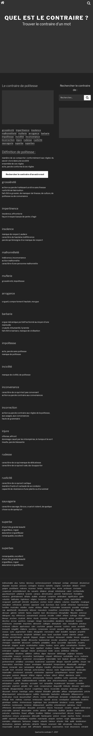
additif (4, 719)
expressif (12, 719)
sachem (59, 719)
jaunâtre (70, 710)
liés (72, 610)
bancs (46, 689)
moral (15, 697)
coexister (44, 618)
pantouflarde (76, 599)
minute (32, 651)
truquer (28, 664)
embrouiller (81, 670)
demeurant (60, 637)
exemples (6, 721)
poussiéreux (74, 640)
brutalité (64, 632)
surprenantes (57, 727)
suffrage (73, 615)
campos (37, 594)
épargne (72, 632)
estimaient (6, 651)
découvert (26, 643)
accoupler (34, 683)
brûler (50, 651)
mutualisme (73, 624)
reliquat (87, 618)
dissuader (31, 708)
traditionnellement (29, 681)
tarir (30, 686)
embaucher (69, 667)
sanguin (76, 708)
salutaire (17, 724)
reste (56, 670)
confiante (36, 643)
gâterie (14, 613)
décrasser (74, 689)
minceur (49, 670)
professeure (42, 651)
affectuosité (58, 667)
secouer (76, 629)
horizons (49, 678)
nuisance (6, 596)
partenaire (6, 686)
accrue (14, 621)
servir (56, 645)
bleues (5, 667)
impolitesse (8, 136)
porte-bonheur (39, 670)
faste (32, 648)
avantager (85, 607)
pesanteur (63, 640)
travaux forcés (17, 635)
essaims (81, 643)
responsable (7, 727)
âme (49, 681)
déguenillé (58, 686)
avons (57, 651)
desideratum (81, 721)
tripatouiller (7, 672)
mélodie (5, 689)
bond (50, 635)
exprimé (36, 613)
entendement (60, 705)
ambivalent (61, 596)
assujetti (60, 629)
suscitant (57, 635)
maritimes (6, 705)
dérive (29, 618)
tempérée (42, 599)
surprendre (50, 662)
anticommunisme (60, 681)
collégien (46, 624)
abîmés (17, 640)
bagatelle (80, 648)
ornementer (39, 672)
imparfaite (75, 602)
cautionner (27, 659)
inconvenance (33, 136)
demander (64, 697)
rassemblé (16, 643)
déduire (75, 586)
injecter (79, 672)
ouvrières (32, 629)
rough (66, 719)
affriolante (37, 727)
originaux (71, 654)
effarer (65, 615)
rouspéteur (52, 610)
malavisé (17, 678)
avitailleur (19, 662)
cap (3, 610)
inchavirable (55, 607)
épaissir (65, 659)
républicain (79, 667)
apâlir (72, 721)
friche (78, 716)
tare (45, 702)
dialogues (6, 615)
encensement (8, 681)
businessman (44, 640)
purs (80, 681)
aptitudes (26, 724)
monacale (13, 667)
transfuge (23, 691)
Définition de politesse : (18, 152)
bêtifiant (37, 635)
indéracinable (7, 583)
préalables (45, 643)
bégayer (34, 637)
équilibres (79, 610)
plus (16, 583)
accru (76, 656)
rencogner (6, 675)
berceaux (70, 683)
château (18, 700)
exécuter (6, 713)
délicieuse (58, 656)
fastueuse (26, 721)
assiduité (81, 626)
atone (59, 588)
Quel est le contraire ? (46, 18)
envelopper (36, 664)
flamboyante (46, 716)
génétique (6, 702)
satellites (58, 678)
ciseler (31, 607)
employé (42, 596)
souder (51, 599)
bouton (78, 713)
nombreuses (17, 705)
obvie (53, 643)
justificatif (16, 602)
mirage (39, 621)
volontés (6, 599)
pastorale (73, 678)
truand (65, 635)
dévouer (5, 613)
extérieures (7, 624)
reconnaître (27, 656)
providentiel (53, 702)
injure (19, 140)
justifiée (75, 662)
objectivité (72, 643)
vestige (65, 583)
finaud (24, 713)
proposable (6, 710)
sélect (54, 675)
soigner (57, 586)
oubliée (36, 694)
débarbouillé (72, 664)
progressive (25, 716)
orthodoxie (16, 605)
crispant (49, 656)
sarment (16, 710)
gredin (17, 681)
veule (36, 686)
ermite (36, 710)
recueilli (5, 670)
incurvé (28, 689)
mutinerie (84, 656)
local (67, 727)
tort (41, 683)
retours (16, 716)
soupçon (17, 656)
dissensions (75, 727)
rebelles (23, 607)
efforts (36, 697)
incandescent (59, 683)
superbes (30, 143)
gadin (81, 596)
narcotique (82, 659)
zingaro (42, 637)
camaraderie (29, 667)
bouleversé (40, 662)
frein (12, 700)
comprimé (52, 596)
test (43, 613)
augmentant (21, 632)
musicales (14, 607)
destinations (7, 724)
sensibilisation (8, 654)
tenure (72, 672)
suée (12, 632)
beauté (73, 659)
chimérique (17, 659)
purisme (15, 675)
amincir (56, 716)
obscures (24, 683)
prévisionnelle (38, 678)
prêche (87, 691)
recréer (43, 697)
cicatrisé (21, 618)
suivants (34, 591)
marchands (42, 719)
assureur (64, 689)
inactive (71, 716)
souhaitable (68, 656)
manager (30, 621)
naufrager (82, 664)
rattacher (83, 678)
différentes (52, 710)
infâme (32, 675)
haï (89, 662)
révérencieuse (26, 702)
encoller (51, 615)
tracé (79, 705)
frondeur (82, 645)
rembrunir (6, 626)
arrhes (71, 618)
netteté (21, 613)
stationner (65, 648)
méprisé (38, 691)
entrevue (83, 613)
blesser (5, 618)
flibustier (74, 613)
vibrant (68, 629)
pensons (23, 586)
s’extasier (77, 588)
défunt (61, 675)
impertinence (22, 130)
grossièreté (8, 130)
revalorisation (32, 645)
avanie (16, 727)
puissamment (32, 615)
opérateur (71, 705)
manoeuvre (79, 710)
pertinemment (8, 662)
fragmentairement (67, 670)
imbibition (85, 629)
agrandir (26, 637)
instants (79, 654)
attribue (38, 607)
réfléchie (74, 651)
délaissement (38, 705)
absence (85, 697)
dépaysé (23, 675)
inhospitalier (64, 613)
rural (42, 605)
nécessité (86, 716)
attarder (60, 721)
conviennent (18, 672)
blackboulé (70, 621)
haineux (52, 721)
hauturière (55, 694)
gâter (62, 645)
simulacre (63, 702)
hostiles (5, 607)
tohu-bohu (78, 724)
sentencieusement (43, 583)
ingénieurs (25, 599)
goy (81, 689)
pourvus (42, 615)
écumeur (32, 588)
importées (27, 624)
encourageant (39, 659)
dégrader (6, 586)
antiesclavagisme (24, 694)
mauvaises (42, 610)
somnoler (29, 672)
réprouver (51, 654)
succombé (61, 643)
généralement (17, 596)
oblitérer (28, 654)
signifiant (40, 648)
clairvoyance (7, 640)
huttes (22, 583)
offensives (6, 708)
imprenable (45, 694)
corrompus (29, 662)
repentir (47, 700)
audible (34, 596)
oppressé (49, 672)
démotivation (47, 594)
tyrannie (29, 594)
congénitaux (37, 689)
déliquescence (77, 694)
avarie (22, 645)
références (20, 615)
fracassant (58, 708)
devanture (34, 602)
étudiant (82, 615)
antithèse (65, 651)
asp (27, 648)
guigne (5, 588)
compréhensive (61, 672)
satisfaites (75, 700)
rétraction (72, 605)
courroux (27, 700)
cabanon (58, 599)
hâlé (59, 724)
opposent (35, 605)
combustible (7, 656)
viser (65, 624)
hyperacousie (83, 605)
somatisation (71, 645)
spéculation (85, 686)
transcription (7, 664)
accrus (54, 700)
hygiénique (37, 702)
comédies (80, 683)
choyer (83, 662)
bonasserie (66, 607)
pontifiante (13, 588)
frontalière (78, 594)
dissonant (6, 691)
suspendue (72, 681)
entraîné (84, 727)
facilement (6, 659)
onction (43, 602)
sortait (63, 605)
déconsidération (19, 708)
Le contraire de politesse (20, 86)
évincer (15, 691)
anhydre (79, 702)
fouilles (57, 648)
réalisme (23, 629)
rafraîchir (35, 724)
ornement (52, 724)
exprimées (15, 713)
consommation (8, 648)
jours (44, 635)
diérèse (5, 637)
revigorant (6, 602)
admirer (43, 710)
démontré (37, 624)
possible (75, 607)
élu (28, 591)
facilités (62, 710)
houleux (49, 645)
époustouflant (25, 697)
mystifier (32, 719)
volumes (65, 602)
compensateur (46, 686)
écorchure (50, 605)
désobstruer (85, 583)
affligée (31, 713)
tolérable (42, 681)
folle (66, 721)
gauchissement (8, 594)
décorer (70, 713)
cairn (33, 626)
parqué (80, 635)
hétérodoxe (85, 708)
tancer (87, 648)
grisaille (24, 686)
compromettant (59, 713)
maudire (47, 667)
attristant (74, 583)
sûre (21, 667)
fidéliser (48, 713)
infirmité (25, 602)
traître (29, 632)
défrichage (61, 654)
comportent (7, 678)
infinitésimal (60, 591)
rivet (12, 670)
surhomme (27, 678)
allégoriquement (9, 694)
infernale (27, 670)
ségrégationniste (76, 691)
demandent (47, 664)
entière (15, 702)
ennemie (58, 626)
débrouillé (36, 716)
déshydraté (56, 624)
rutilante (57, 602)
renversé (19, 670)
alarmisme (70, 675)
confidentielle (78, 591)
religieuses (16, 721)
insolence (36, 130)
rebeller (69, 637)
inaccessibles (48, 621)
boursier (14, 586)
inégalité (15, 629)
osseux (5, 632)
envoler (54, 640)
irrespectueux (59, 664)
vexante (68, 708)
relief (57, 632)
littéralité (47, 691)
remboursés (37, 700)
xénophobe (67, 724)
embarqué (57, 583)
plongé (51, 591)
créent (82, 586)
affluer (64, 691)
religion (34, 599)
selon (31, 691)
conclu (71, 702)
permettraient (16, 637)
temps (40, 588)
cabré (69, 591)
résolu (36, 618)
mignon (39, 675)
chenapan (6, 643)
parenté (57, 594)
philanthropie (53, 697)
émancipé (6, 645)
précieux (82, 624)
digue (43, 654)
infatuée (66, 686)
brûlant (24, 640)
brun (57, 605)
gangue (50, 626)
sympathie (48, 683)
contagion (32, 586)
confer (66, 599)
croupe (63, 716)
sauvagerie (7, 143)
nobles (42, 645)
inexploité (28, 635)
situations (19, 654)
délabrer (43, 591)
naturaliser (6, 605)
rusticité (38, 140)
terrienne (27, 705)
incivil (50, 602)
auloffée (49, 705)
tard (59, 659)
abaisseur (47, 727)
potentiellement (19, 591)
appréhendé (11, 610)
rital (72, 648)
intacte (50, 708)
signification (73, 596)
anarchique (18, 664)
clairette (72, 635)
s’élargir (5, 700)
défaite (27, 596)
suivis (78, 675)
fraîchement (67, 594)
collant (58, 615)
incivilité (20, 136)
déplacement (76, 719)
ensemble (17, 624)
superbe (19, 143)
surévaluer (66, 586)
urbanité (44, 721)
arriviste (26, 605)
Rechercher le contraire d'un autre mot (25, 174)
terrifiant (50, 637)
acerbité (79, 618)
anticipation (7, 683)
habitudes (15, 599)
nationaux (20, 648)
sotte (65, 678)
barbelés (49, 586)
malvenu (23, 588)
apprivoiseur (25, 626)
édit (29, 727)
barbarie (45, 133)
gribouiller (56, 691)
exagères (85, 637)
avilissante (65, 694)
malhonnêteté (9, 133)
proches (13, 618)
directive (5, 621)
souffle (16, 683)
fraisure (44, 724)
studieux (48, 648)
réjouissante (23, 610)
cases (73, 626)
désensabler (26, 710)
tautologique (39, 656)
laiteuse (33, 610)
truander (79, 621)
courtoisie (41, 626)
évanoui (41, 586)
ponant (24, 727)
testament (85, 640)
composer (54, 618)
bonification (7, 697)
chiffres (37, 654)
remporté (63, 618)
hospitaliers (22, 719)
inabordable (51, 659)
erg (13, 615)
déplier (46, 607)
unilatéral (20, 594)
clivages (5, 635)
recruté (53, 629)
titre (54, 588)
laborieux (30, 583)
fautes (28, 613)
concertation (64, 610)
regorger (24, 651)
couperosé (6, 591)
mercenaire (49, 632)
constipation (64, 700)
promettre (41, 708)
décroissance (51, 613)
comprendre (43, 629)
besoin (76, 637)
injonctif (67, 662)
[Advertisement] (46, 46)
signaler (16, 651)
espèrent (16, 686)
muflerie (22, 133)
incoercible (55, 689)
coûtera (66, 626)
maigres (35, 721)
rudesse (28, 140)
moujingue (85, 602)
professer (68, 588)
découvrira (33, 640)
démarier (75, 686)
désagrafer (38, 632)
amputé (51, 719)
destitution (6, 716)
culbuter (15, 626)
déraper (60, 662)
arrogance (34, 133)
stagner (15, 645)
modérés (84, 700)
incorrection (8, 140)
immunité (6, 629)
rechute (47, 588)
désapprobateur (16, 689)
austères (22, 621)
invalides (39, 713)
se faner (47, 675)
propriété (81, 632)
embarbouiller (75, 697)
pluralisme (60, 621)
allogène (39, 667)
